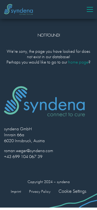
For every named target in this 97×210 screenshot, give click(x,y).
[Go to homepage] (18, 9)
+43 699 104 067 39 (23, 156)
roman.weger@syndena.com (28, 150)
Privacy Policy (39, 191)
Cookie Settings (72, 191)
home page (78, 62)
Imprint (16, 191)
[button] (90, 9)
